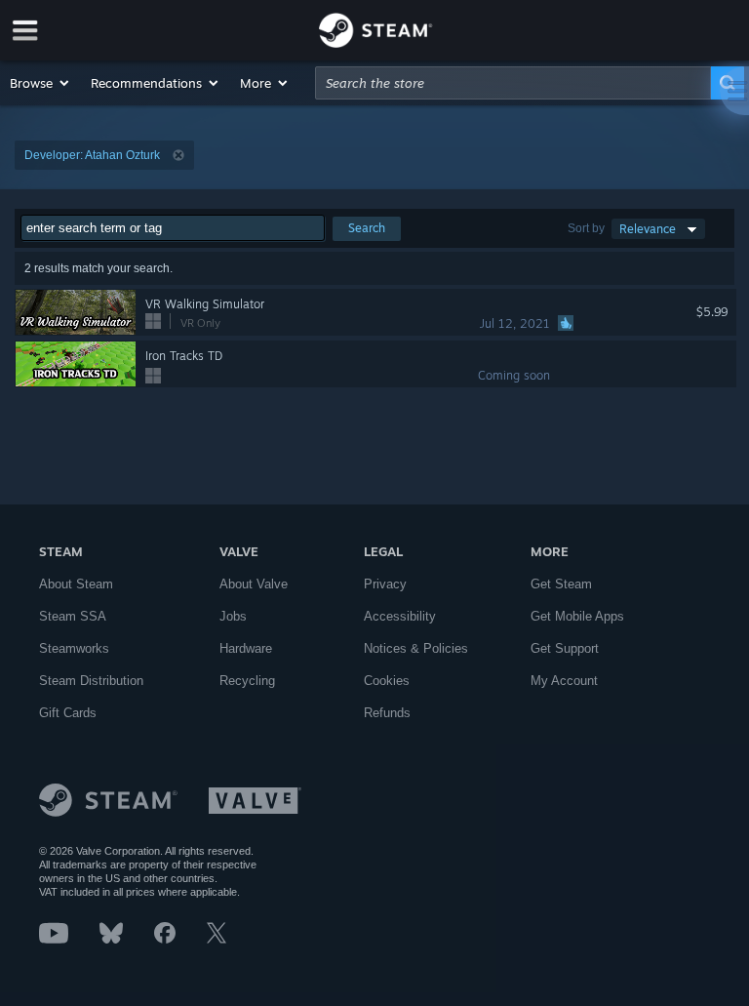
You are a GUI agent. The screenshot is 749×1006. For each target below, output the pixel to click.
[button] (40, 82)
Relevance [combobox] (647, 228)
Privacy (385, 584)
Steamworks (74, 648)
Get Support (565, 648)
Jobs (233, 616)
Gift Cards (68, 712)
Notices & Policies (416, 648)
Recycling (247, 680)
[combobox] (513, 83)
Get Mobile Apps (577, 616)
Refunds (387, 712)
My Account (564, 680)
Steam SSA (72, 616)
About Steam (76, 584)
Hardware (245, 648)
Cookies (387, 680)
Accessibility (400, 616)
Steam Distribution (91, 680)
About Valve (253, 584)
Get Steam (561, 584)
